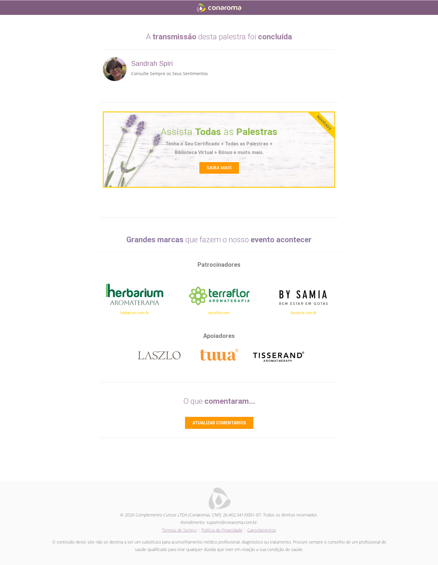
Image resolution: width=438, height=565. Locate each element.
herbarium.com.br (134, 313)
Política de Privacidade (222, 530)
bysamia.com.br (303, 313)
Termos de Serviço (179, 530)
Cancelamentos (261, 530)
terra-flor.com (218, 313)
